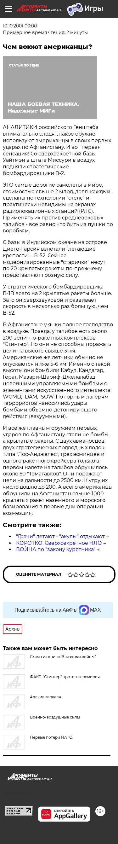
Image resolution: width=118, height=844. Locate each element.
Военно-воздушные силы (55, 717)
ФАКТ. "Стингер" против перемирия (65, 676)
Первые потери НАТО (51, 737)
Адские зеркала (45, 697)
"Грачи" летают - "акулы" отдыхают (60, 536)
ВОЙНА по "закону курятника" (56, 549)
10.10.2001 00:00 (20, 26)
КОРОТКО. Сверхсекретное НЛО (59, 543)
